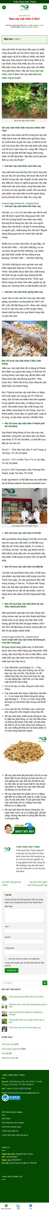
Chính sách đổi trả (10, 1131)
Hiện (17, 39)
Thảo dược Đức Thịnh (29, 27)
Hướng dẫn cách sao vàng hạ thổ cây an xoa (26, 1021)
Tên (7, 926)
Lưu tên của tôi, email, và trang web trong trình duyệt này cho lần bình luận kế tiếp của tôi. (24, 962)
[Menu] (4, 7)
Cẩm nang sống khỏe (11, 1049)
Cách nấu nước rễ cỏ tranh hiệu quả (25, 1027)
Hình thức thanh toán (11, 1127)
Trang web (9, 948)
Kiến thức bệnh (8, 1058)
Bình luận (8, 906)
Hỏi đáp (5, 1053)
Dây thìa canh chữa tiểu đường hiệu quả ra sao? (28, 1005)
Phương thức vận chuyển (13, 1122)
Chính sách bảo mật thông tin (15, 1135)
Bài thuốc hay (24, 16)
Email (8, 937)
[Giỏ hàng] (45, 7)
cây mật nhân (16, 212)
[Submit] (44, 983)
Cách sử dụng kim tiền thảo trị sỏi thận (26, 997)
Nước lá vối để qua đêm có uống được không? (26, 1013)
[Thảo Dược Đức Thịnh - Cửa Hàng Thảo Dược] (24, 7)
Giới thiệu (6, 1118)
